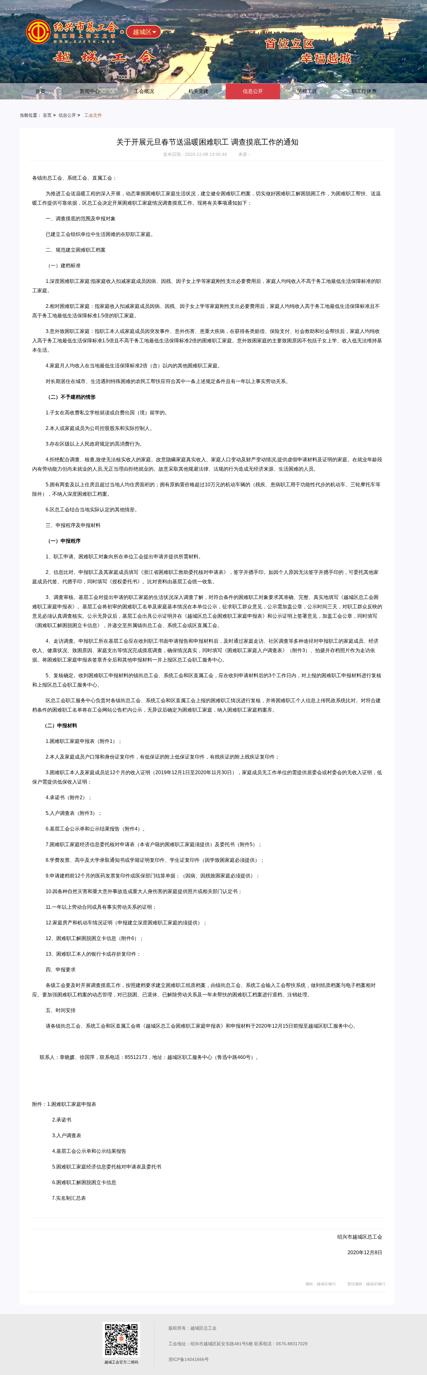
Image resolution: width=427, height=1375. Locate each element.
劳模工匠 (307, 91)
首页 (40, 91)
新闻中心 (90, 91)
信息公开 (253, 91)
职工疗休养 (364, 91)
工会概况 (144, 91)
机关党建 (198, 91)
